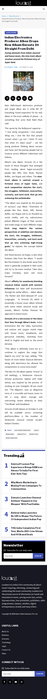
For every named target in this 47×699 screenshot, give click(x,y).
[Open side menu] (3, 9)
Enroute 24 (21, 434)
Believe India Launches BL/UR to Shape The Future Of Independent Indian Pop (26, 516)
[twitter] (12, 98)
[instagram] (21, 681)
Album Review (14, 16)
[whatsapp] (24, 98)
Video (4, 653)
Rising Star (33, 434)
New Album (10, 434)
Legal (4, 646)
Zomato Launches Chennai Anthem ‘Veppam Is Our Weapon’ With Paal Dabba (26, 501)
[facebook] (7, 98)
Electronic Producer (22, 430)
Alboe (36, 430)
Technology (6, 642)
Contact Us (6, 650)
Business (5, 635)
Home (4, 16)
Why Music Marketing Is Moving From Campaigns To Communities (26, 485)
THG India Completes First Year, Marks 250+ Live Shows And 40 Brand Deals (27, 531)
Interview (5, 639)
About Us (5, 631)
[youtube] (15, 681)
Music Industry (11, 438)
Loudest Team (12, 67)
